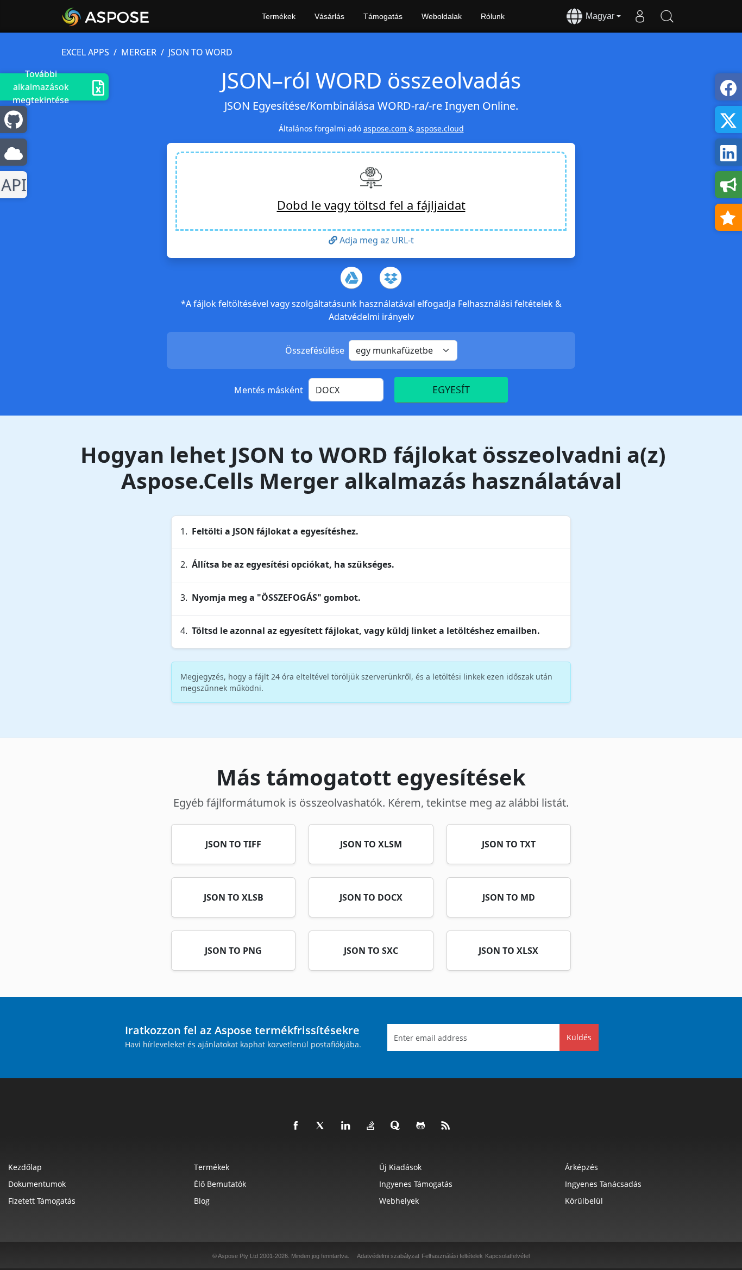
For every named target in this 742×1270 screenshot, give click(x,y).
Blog (202, 1201)
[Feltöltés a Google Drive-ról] (351, 277)
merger (138, 52)
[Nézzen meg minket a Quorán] (396, 1126)
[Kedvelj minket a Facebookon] (296, 1126)
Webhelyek (399, 1201)
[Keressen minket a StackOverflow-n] (371, 1126)
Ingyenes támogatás (415, 1184)
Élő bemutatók (220, 1184)
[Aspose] (106, 16)
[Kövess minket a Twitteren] (321, 1126)
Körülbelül (584, 1201)
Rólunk (493, 16)
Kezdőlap (25, 1167)
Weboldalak (442, 16)
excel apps (85, 52)
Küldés (579, 1037)
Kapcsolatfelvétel (507, 1256)
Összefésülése (314, 350)
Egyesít (451, 389)
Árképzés (581, 1167)
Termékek (278, 16)
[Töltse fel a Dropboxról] (390, 277)
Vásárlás (329, 16)
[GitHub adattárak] (421, 1126)
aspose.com (385, 128)
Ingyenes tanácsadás (603, 1184)
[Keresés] (667, 16)
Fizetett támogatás (42, 1201)
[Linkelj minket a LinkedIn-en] (346, 1126)
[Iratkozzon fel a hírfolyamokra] (446, 1126)
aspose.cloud (440, 128)
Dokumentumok (37, 1184)
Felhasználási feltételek (506, 304)
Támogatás (383, 16)
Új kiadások (400, 1167)
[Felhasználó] (639, 16)
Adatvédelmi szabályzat (388, 1256)
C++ (12, 185)
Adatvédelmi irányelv (371, 317)
